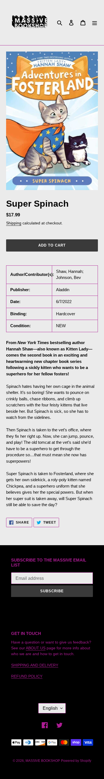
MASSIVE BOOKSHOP (43, 761)
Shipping (13, 223)
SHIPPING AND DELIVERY (34, 665)
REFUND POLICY (26, 676)
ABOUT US (35, 648)
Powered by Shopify (76, 761)
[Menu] (94, 23)
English (50, 708)
